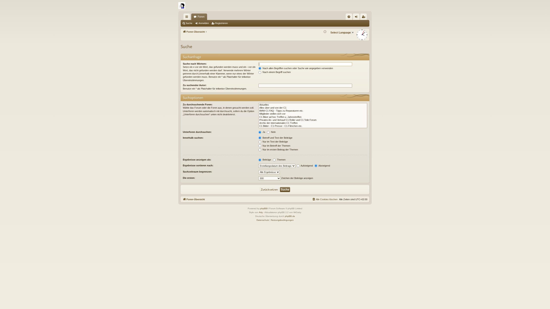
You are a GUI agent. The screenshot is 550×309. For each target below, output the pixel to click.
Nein (273, 132)
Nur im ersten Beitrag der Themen (280, 149)
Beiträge (266, 159)
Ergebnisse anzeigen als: (197, 159)
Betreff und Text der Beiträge (277, 137)
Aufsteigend (306, 165)
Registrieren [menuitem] (364, 17)
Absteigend (324, 165)
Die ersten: (189, 178)
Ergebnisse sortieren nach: (198, 165)
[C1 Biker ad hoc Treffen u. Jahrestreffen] (313, 117)
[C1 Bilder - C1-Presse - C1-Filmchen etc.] (313, 126)
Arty (261, 212)
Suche (189, 23)
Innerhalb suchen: (193, 137)
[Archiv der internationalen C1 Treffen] (313, 123)
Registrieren (221, 23)
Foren (201, 16)
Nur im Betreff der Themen (276, 145)
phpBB (263, 208)
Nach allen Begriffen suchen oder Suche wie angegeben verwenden (297, 68)
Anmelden (204, 23)
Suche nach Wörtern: (195, 63)
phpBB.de (290, 216)
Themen (281, 159)
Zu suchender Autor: (194, 85)
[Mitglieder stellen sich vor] (313, 113)
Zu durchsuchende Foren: (197, 104)
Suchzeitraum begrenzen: (197, 171)
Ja (263, 132)
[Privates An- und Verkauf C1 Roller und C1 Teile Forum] (313, 120)
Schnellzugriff (187, 17)
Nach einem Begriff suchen (276, 72)
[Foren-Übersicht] (181, 5)
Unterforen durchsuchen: (197, 132)
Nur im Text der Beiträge (275, 141)
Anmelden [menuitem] (357, 17)
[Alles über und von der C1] (313, 107)
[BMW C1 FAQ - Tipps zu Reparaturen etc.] (313, 110)
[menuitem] (349, 17)
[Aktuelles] (313, 104)
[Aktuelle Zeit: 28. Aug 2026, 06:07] (325, 31)
